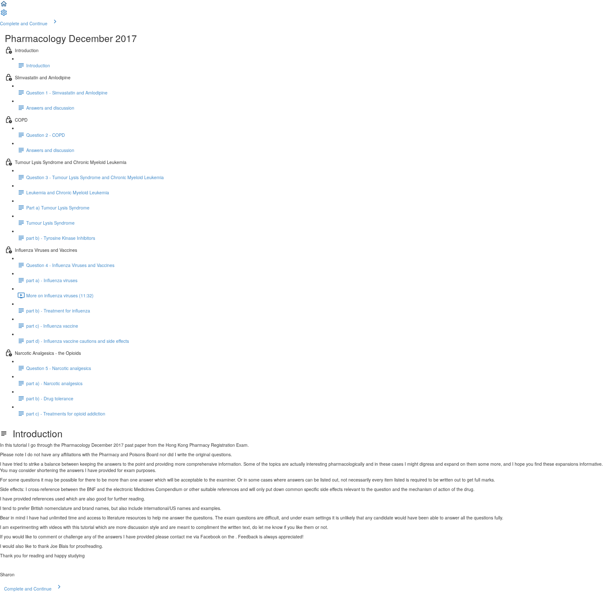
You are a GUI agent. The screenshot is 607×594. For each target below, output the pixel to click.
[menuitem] (4, 14)
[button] (4, 6)
